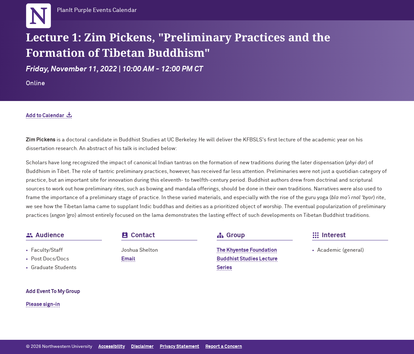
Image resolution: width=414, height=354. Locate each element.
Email (128, 258)
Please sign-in (43, 304)
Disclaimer (142, 346)
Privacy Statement (179, 346)
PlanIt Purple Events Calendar (97, 10)
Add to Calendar (45, 115)
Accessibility (111, 346)
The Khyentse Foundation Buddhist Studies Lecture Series (247, 259)
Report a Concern (223, 346)
